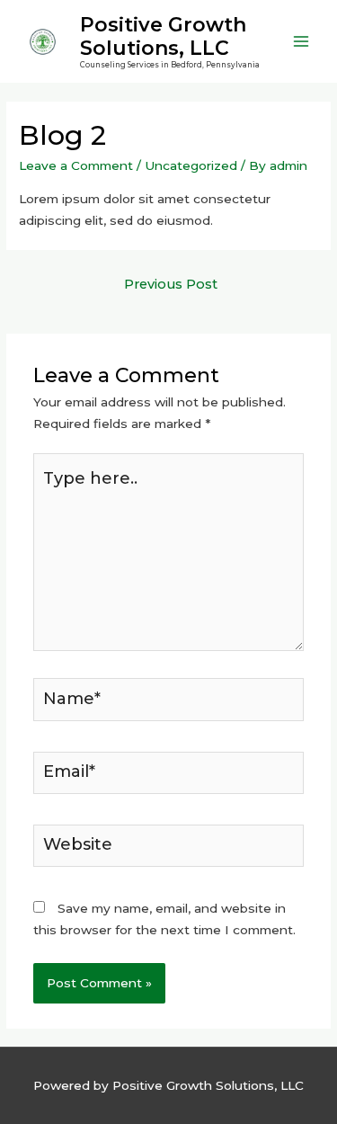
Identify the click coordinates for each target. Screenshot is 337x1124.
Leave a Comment (76, 165)
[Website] (169, 849)
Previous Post (170, 284)
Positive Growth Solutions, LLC (163, 36)
